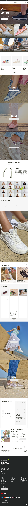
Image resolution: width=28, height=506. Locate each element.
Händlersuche (13, 478)
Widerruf (2, 486)
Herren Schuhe (3, 478)
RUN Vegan (2, 479)
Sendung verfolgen (3, 481)
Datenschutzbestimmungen (15, 442)
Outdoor (16, 36)
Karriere (12, 481)
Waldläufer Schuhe (5, 502)
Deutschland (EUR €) (5, 500)
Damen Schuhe (3, 477)
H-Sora (2, 68)
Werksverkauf (13, 479)
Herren (17, 90)
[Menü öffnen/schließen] (1, 2)
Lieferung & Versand (23, 478)
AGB (1, 484)
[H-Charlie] (17, 61)
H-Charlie (13, 68)
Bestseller (2, 36)
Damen (11, 90)
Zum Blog (14, 319)
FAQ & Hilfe (22, 481)
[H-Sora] (6, 61)
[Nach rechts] (26, 264)
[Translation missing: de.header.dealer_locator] (24, 2)
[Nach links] (24, 264)
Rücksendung (22, 479)
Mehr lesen (11, 316)
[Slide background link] (14, 14)
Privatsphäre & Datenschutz (5, 487)
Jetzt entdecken (14, 341)
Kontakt (21, 477)
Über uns (12, 477)
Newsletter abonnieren (23, 439)
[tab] (9, 165)
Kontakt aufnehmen (6, 415)
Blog (11, 480)
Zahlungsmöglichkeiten (23, 480)
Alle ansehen (14, 72)
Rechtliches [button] (3, 483)
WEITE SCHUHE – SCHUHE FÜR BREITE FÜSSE (13, 298)
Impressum (2, 485)
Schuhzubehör (3, 480)
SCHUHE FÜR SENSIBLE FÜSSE (22, 297)
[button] (26, 504)
